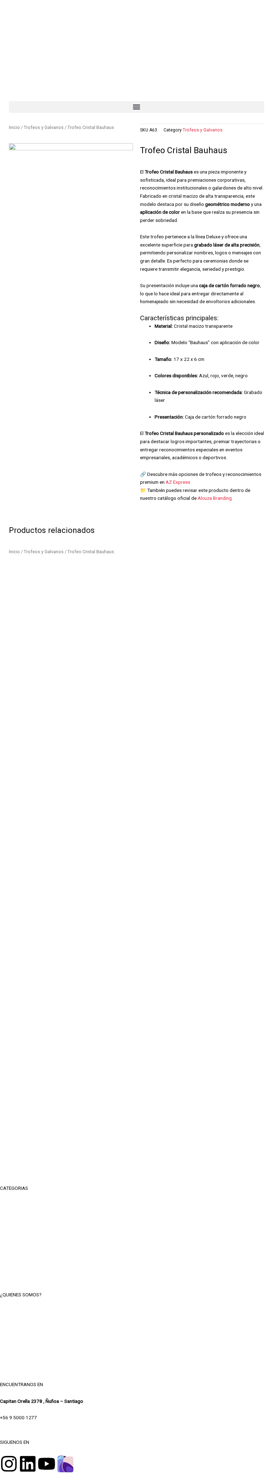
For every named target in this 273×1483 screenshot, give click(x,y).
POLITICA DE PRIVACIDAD (136, 1343)
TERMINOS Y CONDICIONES (136, 1327)
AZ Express (178, 482)
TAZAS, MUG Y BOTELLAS (136, 1220)
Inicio (14, 127)
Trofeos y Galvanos (44, 127)
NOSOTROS (136, 1311)
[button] (136, 107)
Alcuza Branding (215, 498)
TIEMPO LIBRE (136, 1204)
